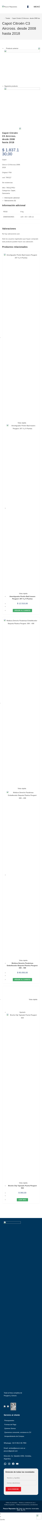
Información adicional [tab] (11, 198)
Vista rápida (21, 423)
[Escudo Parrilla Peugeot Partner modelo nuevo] (22, 102)
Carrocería (6, 193)
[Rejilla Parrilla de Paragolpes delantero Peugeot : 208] (22, 67)
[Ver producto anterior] (5, 48)
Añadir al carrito (22, 610)
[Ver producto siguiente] (18, 86)
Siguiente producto (11, 86)
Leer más (22, 1348)
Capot (13, 190)
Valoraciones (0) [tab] (10, 200)
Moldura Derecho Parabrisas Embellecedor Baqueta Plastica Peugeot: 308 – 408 (22, 965)
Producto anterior (12, 48)
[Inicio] (2, 18)
